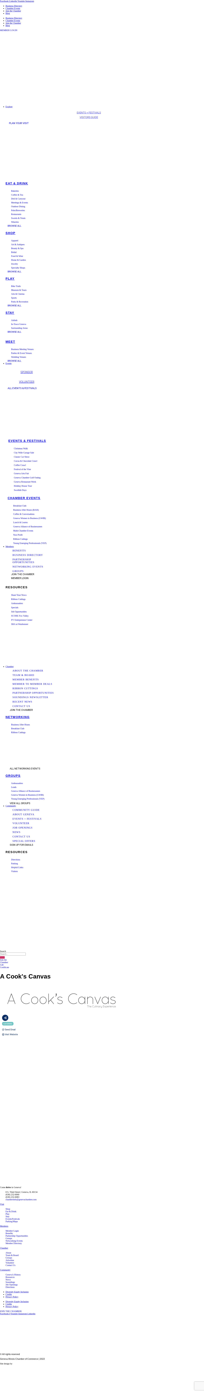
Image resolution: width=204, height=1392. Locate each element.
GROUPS (13, 775)
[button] (105, 106)
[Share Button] (5, 1018)
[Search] (2, 957)
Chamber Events (13, 8)
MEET (10, 341)
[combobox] (13, 954)
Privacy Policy (12, 1297)
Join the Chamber (13, 11)
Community (5, 1270)
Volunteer (26, 381)
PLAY (10, 278)
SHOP (10, 233)
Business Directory (14, 6)
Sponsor (27, 372)
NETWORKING (18, 717)
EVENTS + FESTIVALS (89, 112)
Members (4, 1226)
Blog (8, 13)
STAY (10, 312)
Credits (9, 1294)
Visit (2, 1204)
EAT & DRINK (17, 183)
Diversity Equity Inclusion (17, 1292)
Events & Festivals (27, 440)
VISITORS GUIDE (89, 117)
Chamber (4, 1248)
